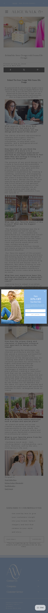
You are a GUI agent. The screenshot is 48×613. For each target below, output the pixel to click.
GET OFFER (35, 314)
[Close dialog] (45, 291)
